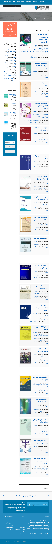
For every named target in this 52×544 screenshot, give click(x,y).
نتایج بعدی (45, 488)
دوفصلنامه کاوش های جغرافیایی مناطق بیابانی (41, 218)
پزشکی (36, 182)
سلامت (43, 117)
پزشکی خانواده (26, 51)
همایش (11, 521)
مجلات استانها (28, 1)
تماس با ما (46, 533)
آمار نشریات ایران (9, 24)
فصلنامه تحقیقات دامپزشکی (13, 113)
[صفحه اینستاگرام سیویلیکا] (40, 3)
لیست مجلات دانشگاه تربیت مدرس (10, 62)
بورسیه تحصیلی (22, 521)
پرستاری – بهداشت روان (37, 334)
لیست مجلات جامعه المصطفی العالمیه (11, 50)
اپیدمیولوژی (40, 48)
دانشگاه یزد (37, 165)
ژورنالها (48, 18)
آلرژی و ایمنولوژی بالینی (38, 47)
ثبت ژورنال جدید (33, 533)
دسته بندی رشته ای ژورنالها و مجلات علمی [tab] (26, 496)
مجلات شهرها (35, 1)
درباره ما (40, 533)
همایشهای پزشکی (9, 523)
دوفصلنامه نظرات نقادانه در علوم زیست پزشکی (42, 308)
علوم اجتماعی (34, 162)
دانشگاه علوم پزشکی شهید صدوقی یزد (31, 56)
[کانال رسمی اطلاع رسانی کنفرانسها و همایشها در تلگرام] (37, 504)
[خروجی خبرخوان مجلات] (46, 3)
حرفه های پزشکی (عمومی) (43, 386)
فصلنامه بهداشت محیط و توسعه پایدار (42, 400)
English (5, 1)
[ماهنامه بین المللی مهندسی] (6, 96)
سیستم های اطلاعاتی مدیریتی (42, 470)
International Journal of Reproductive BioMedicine (43, 38)
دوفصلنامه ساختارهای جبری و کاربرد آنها (41, 198)
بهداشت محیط (39, 356)
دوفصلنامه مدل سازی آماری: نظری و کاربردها (40, 266)
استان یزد (36, 57)
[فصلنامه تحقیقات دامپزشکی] (6, 114)
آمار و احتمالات (42, 204)
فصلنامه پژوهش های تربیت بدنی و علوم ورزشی (40, 441)
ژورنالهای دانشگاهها (20, 1)
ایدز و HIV (43, 113)
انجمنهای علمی (22, 532)
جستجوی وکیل (10, 529)
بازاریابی (35, 425)
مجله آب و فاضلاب (14, 121)
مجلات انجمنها (11, 1)
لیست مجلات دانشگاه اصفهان (11, 65)
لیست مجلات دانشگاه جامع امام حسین (10, 79)
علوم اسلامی (43, 73)
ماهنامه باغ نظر (13, 103)
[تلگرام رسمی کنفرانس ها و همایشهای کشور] (48, 3)
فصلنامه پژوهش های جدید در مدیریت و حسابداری (40, 461)
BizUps (11, 525)
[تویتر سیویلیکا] (42, 3)
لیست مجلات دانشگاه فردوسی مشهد (11, 59)
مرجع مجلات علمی (6, 541)
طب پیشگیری (45, 335)
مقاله (24, 523)
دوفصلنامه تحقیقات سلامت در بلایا (41, 129)
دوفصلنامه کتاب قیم (40, 238)
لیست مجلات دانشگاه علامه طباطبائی (10, 56)
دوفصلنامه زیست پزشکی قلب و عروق (42, 177)
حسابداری (35, 468)
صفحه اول (41, 1)
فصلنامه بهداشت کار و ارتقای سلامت (40, 378)
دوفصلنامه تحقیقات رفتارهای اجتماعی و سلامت (41, 105)
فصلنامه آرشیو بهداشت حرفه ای (43, 350)
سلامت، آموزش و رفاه (40, 116)
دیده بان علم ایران (9, 527)
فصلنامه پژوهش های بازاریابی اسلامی (40, 421)
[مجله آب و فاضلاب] (6, 123)
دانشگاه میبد (36, 244)
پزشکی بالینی (31, 51)
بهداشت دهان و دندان (38, 335)
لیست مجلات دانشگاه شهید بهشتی (10, 68)
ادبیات (36, 89)
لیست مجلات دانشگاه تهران (9, 53)
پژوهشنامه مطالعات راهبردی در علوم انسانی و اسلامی (41, 65)
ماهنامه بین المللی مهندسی (12, 95)
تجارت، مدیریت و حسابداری (41, 467)
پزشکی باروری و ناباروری (39, 51)
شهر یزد (31, 57)
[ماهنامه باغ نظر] (6, 105)
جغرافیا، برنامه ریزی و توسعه (41, 223)
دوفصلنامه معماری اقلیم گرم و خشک (41, 287)
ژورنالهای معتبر (22, 527)
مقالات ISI (23, 525)
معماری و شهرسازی (36, 293)
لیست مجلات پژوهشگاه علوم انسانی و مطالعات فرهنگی (10, 74)
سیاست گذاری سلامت (39, 114)
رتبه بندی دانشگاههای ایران (20, 529)
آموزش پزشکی (45, 48)
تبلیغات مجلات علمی (44, 535)
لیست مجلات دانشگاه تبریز (9, 71)
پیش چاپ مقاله (22, 534)
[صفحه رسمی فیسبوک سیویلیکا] (44, 3)
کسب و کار (46, 427)
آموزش (47, 117)
